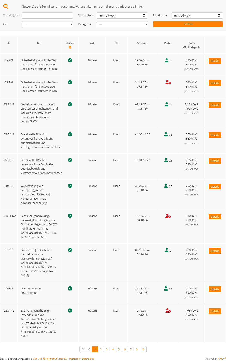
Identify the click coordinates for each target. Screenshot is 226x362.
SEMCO (221, 358)
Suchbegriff (10, 15)
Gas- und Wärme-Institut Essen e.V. (50, 358)
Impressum (74, 358)
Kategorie (84, 24)
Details (215, 61)
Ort (5, 24)
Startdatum (85, 15)
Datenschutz (88, 358)
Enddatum (159, 15)
